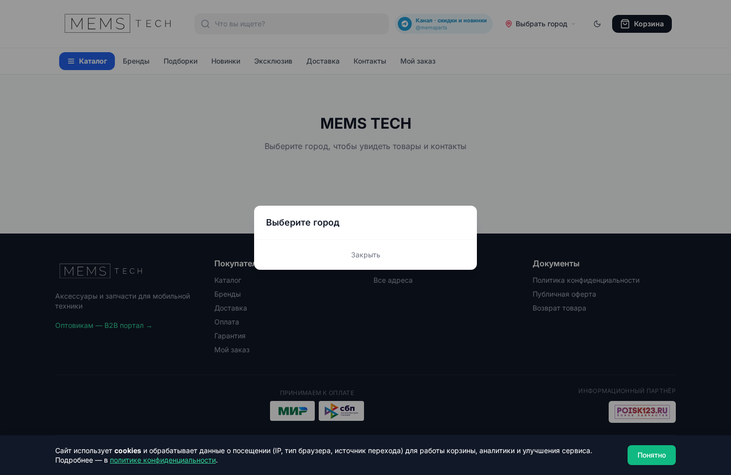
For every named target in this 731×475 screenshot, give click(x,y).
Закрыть (365, 254)
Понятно (652, 455)
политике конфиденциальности (163, 460)
